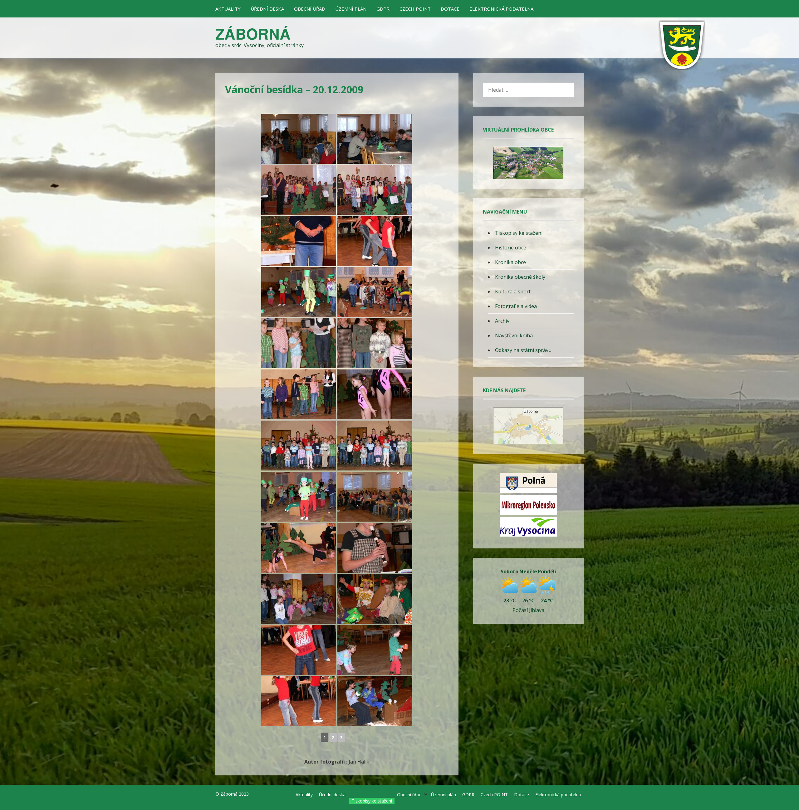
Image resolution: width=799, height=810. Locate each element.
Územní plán (350, 9)
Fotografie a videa (516, 306)
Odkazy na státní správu (523, 350)
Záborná (253, 33)
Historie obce (510, 247)
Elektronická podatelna (501, 9)
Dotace (450, 9)
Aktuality (228, 9)
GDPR (383, 9)
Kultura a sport (513, 291)
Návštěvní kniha (514, 335)
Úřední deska (267, 9)
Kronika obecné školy (520, 276)
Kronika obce (510, 262)
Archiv (502, 320)
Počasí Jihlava (528, 610)
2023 (244, 794)
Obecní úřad (309, 9)
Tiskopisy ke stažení (518, 232)
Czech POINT (415, 9)
